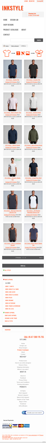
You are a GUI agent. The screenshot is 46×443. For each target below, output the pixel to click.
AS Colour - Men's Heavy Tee (12, 112)
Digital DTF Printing (11, 82)
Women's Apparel (10, 313)
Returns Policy (23, 365)
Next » (41, 257)
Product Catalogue (10, 29)
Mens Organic (9, 300)
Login (26, 1)
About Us (23, 376)
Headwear (7, 330)
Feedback (23, 378)
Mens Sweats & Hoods (11, 295)
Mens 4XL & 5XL (9, 309)
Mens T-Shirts (9, 286)
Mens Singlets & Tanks (12, 289)
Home (5, 19)
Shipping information (23, 367)
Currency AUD (40, 1)
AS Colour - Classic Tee (33, 80)
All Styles (8, 270)
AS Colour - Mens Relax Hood (33, 145)
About (23, 29)
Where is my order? (23, 369)
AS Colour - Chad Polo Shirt (33, 178)
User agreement (32, 435)
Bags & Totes (9, 321)
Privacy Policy (23, 380)
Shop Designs (8, 24)
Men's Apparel (15, 46)
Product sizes (23, 361)
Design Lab (14, 19)
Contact (6, 34)
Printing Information (23, 384)
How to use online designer (23, 363)
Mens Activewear (10, 303)
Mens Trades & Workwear (12, 306)
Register (31, 1)
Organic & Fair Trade (11, 318)
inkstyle (12, 8)
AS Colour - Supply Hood (33, 112)
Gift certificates (23, 406)
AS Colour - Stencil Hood (12, 145)
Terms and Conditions (23, 382)
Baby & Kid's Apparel (10, 315)
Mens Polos (8, 297)
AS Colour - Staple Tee (12, 80)
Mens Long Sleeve (10, 292)
